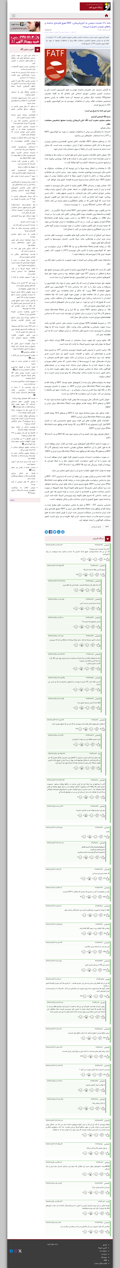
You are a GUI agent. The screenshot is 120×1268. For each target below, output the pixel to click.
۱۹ (105, 836)
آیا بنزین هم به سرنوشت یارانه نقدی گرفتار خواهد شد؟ (23, 411)
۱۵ (105, 933)
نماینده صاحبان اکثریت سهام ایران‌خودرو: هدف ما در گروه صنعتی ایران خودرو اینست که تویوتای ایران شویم (23, 130)
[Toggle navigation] (14, 16)
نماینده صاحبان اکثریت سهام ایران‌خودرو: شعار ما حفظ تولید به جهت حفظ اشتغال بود (23, 155)
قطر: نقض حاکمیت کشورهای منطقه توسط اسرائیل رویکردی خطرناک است (23, 191)
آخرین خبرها (102, 1248)
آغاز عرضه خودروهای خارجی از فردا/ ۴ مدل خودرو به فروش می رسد (23, 199)
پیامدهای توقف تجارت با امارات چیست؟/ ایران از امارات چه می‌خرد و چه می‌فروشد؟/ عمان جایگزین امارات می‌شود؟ (23, 420)
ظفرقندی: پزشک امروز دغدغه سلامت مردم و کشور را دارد (23, 116)
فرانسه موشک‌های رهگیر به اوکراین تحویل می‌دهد (23, 255)
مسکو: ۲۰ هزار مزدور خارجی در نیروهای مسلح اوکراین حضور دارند (23, 109)
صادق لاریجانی (96, 527)
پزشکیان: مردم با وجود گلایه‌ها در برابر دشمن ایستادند (23, 68)
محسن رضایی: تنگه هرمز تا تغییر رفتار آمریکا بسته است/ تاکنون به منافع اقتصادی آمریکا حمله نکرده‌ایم (23, 85)
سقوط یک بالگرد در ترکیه (26, 167)
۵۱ (105, 915)
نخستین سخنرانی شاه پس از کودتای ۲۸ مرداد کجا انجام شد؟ (23, 122)
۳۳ (104, 970)
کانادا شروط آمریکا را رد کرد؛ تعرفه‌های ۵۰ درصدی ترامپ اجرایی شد (23, 271)
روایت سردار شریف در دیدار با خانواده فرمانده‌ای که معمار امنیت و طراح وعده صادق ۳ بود (23, 263)
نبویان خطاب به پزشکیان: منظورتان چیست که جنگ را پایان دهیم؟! (23, 490)
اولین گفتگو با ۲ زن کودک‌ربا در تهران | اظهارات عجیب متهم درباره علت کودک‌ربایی (23, 442)
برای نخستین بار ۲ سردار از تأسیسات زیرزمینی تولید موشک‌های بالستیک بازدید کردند (23, 390)
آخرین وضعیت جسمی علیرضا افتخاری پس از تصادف (23, 313)
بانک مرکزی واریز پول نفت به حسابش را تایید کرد (23, 250)
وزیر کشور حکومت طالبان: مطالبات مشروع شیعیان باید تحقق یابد (23, 338)
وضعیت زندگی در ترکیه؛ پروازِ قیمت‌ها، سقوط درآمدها (23, 428)
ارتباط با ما (103, 1251)
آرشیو (105, 1245)
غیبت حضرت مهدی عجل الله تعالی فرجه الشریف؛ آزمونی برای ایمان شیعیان (23, 376)
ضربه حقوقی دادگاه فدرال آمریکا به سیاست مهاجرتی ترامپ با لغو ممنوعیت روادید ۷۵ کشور (23, 295)
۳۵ (104, 951)
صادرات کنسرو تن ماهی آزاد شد (24, 225)
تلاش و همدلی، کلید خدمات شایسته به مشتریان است (23, 162)
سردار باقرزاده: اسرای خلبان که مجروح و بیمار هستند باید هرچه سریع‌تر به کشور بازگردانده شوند (23, 346)
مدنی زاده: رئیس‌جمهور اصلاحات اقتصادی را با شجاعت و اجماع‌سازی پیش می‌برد (23, 101)
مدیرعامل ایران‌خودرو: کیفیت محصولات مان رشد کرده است (23, 148)
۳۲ (77, 729)
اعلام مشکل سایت (100, 1263)
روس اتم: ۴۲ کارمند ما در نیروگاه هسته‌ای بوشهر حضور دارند (23, 284)
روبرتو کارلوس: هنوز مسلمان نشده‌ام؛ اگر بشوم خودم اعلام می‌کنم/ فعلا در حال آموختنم (23, 404)
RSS (105, 1260)
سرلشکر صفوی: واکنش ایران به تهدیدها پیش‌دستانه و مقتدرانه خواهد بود (23, 456)
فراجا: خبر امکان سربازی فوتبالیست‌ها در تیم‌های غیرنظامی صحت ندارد (23, 476)
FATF (107, 527)
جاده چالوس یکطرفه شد (26, 289)
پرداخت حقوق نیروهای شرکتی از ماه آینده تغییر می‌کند (23, 448)
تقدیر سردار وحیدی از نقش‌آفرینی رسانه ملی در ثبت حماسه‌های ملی (23, 183)
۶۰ (105, 559)
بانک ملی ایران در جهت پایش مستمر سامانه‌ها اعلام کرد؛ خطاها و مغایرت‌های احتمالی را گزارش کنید (23, 59)
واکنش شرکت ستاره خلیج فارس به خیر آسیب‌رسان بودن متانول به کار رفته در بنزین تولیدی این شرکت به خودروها (23, 304)
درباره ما (104, 1254)
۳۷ (81, 996)
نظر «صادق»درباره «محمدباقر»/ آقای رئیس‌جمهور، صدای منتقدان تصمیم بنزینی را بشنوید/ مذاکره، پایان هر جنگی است (23, 209)
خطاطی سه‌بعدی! (29, 352)
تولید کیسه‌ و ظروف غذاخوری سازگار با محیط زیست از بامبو (23, 368)
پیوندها (104, 1257)
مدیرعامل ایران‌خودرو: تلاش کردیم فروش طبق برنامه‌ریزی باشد (23, 171)
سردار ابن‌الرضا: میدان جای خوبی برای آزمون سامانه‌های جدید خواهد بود (23, 243)
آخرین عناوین (28, 49)
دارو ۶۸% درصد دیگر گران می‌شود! (23, 326)
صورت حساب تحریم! (28, 222)
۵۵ (104, 897)
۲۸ (77, 574)
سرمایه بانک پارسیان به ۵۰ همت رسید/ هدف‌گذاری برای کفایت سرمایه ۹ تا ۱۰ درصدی (23, 75)
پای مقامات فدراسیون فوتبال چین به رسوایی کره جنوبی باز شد (23, 330)
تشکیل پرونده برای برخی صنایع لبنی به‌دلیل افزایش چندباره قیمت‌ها (23, 320)
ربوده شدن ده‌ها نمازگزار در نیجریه (23, 138)
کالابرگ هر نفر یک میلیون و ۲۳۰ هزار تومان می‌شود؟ (23, 434)
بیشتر (12, 500)
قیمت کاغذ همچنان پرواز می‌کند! (23, 398)
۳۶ (104, 1074)
